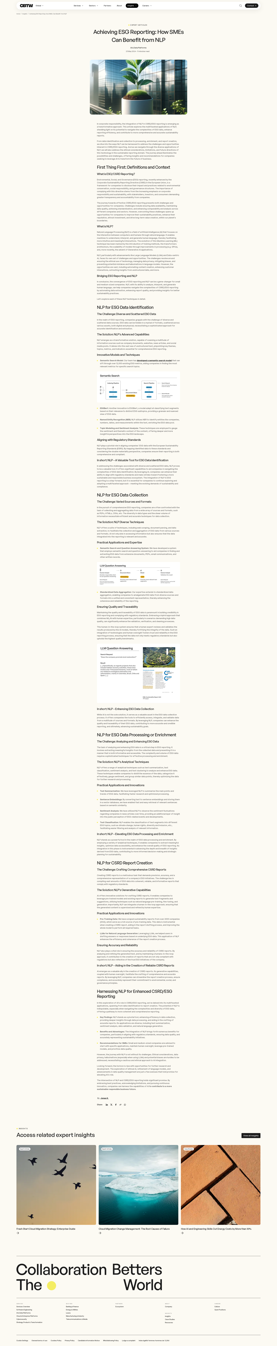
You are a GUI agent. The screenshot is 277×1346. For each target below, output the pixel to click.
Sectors (92, 6)
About (119, 6)
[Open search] (240, 5)
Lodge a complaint (128, 1340)
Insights (130, 6)
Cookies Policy (56, 1340)
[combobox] (41, 6)
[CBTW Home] (26, 5)
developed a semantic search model (154, 360)
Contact (250, 6)
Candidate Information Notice (89, 1340)
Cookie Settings (22, 1340)
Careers (145, 6)
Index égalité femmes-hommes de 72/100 (154, 1340)
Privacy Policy (69, 1340)
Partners (107, 6)
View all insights (251, 1135)
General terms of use (39, 1340)
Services (77, 6)
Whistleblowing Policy (111, 1340)
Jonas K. (104, 1098)
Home (18, 14)
